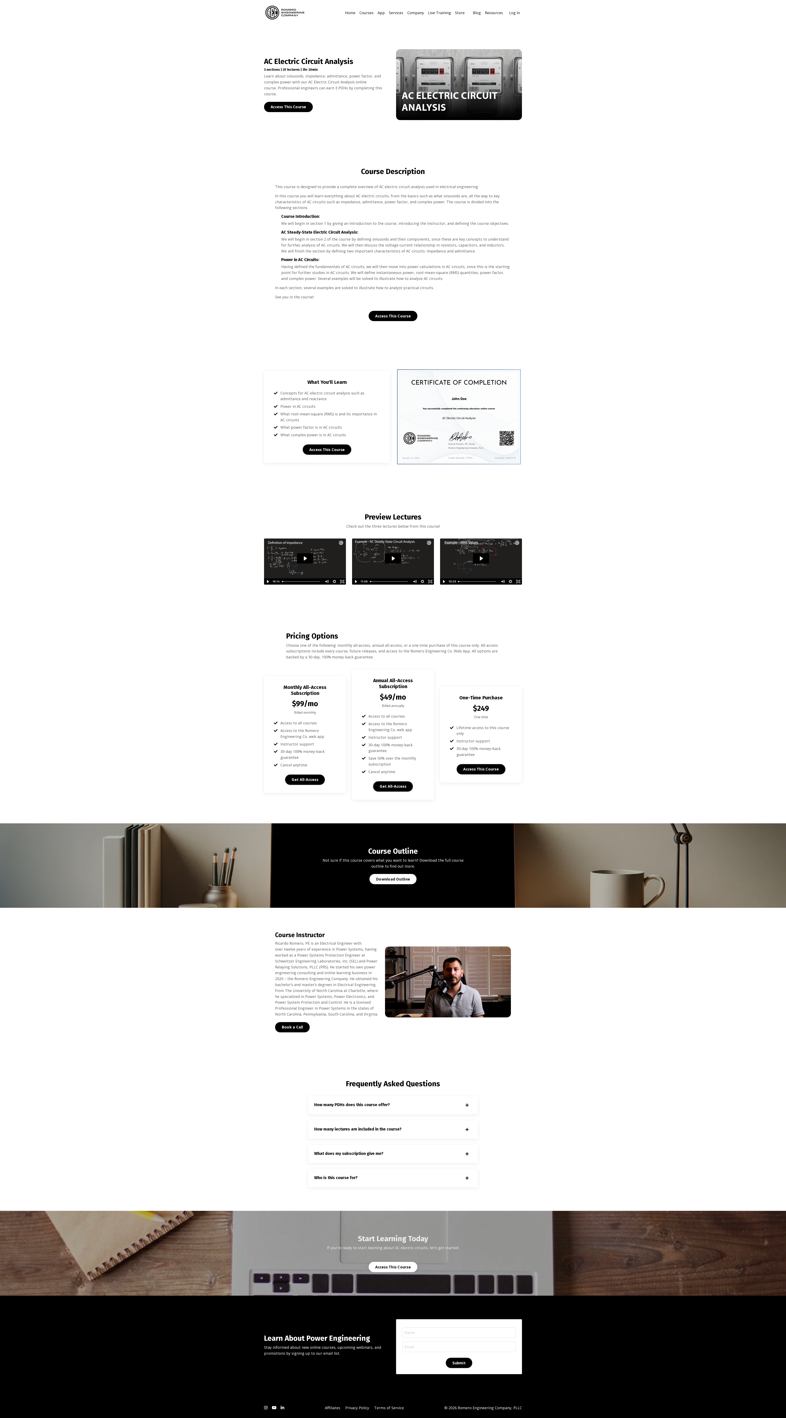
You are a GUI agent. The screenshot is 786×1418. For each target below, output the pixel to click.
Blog (477, 12)
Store (460, 12)
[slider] (301, 581)
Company (415, 12)
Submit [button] (459, 1362)
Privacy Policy (357, 1407)
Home (350, 12)
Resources (494, 12)
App (381, 12)
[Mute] (327, 581)
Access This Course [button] (288, 106)
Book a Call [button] (292, 1027)
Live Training (439, 12)
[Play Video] (268, 581)
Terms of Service (389, 1407)
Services (396, 12)
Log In (514, 12)
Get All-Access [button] (305, 779)
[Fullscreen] (342, 581)
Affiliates (332, 1407)
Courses (366, 12)
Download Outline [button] (393, 879)
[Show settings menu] (334, 581)
